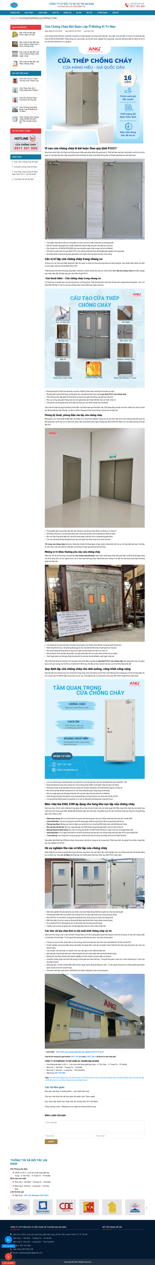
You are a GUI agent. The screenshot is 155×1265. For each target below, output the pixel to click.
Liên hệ (115, 13)
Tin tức (89, 13)
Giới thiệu (28, 13)
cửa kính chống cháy (124, 1078)
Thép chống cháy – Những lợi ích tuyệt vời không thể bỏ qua (70, 1107)
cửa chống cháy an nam (90, 1078)
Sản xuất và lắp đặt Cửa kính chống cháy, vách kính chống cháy (29, 44)
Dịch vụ (55, 13)
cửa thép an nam (51, 1080)
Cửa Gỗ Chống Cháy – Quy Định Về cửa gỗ (28, 99)
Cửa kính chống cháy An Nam (25, 167)
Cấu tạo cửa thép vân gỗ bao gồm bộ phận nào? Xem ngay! (70, 1096)
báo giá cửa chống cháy (59, 1078)
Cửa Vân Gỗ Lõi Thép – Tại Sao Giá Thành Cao (29, 80)
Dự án (78, 13)
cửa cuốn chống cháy (108, 1078)
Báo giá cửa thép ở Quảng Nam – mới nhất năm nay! (67, 1091)
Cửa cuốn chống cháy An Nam (26, 162)
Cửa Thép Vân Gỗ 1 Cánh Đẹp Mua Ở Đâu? (28, 89)
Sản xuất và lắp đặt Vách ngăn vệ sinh (27, 34)
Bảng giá (67, 13)
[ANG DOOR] (14, 5)
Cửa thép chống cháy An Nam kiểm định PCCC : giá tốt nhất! (25, 173)
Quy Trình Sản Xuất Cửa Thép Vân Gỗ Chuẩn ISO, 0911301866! (71, 1101)
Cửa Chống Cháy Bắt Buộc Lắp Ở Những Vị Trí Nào (28, 109)
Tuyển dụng (102, 13)
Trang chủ (15, 13)
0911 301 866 (137, 6)
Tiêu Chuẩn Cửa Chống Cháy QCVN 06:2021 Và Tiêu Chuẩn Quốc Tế (29, 120)
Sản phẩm (42, 13)
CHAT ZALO (91, 1057)
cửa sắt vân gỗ (138, 1078)
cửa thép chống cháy (66, 1080)
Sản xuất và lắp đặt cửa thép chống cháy (29, 63)
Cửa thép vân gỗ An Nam (24, 179)
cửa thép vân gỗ (81, 1080)
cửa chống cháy (74, 1078)
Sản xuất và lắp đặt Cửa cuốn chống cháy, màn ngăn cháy (29, 54)
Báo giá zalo (8, 1246)
